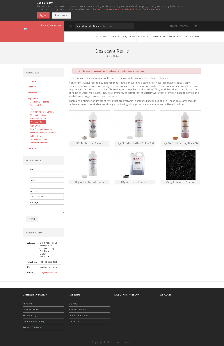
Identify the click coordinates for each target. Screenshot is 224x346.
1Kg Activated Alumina (89, 182)
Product (33, 191)
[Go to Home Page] (106, 55)
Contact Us (74, 321)
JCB (176, 306)
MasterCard (166, 306)
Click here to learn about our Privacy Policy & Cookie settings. (126, 9)
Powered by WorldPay (180, 313)
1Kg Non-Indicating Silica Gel (135, 143)
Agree (43, 15)
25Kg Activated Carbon (181, 182)
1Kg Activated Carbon (135, 182)
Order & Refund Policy (33, 321)
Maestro (184, 306)
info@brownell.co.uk (48, 272)
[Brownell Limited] (32, 25)
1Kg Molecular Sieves (89, 143)
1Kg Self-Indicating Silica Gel (180, 143)
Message (45, 202)
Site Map (73, 303)
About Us (27, 303)
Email (45, 180)
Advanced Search (77, 309)
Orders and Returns (78, 315)
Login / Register (180, 26)
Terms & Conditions (32, 327)
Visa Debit (194, 306)
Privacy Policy (29, 315)
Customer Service (31, 309)
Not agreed (61, 15)
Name (45, 169)
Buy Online (114, 56)
